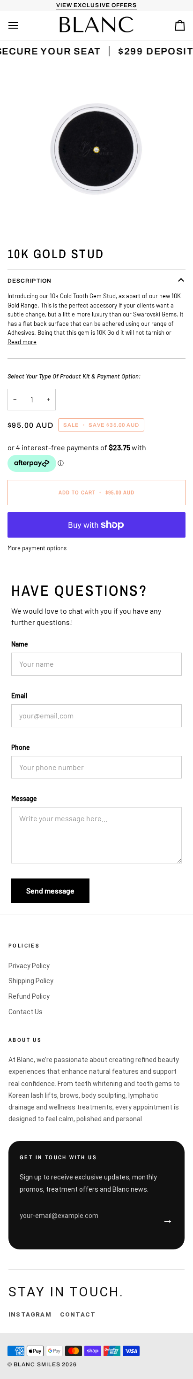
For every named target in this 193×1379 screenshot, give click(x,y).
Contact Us (25, 1012)
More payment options (37, 548)
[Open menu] (21, 25)
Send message (50, 890)
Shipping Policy (30, 981)
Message (24, 798)
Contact (78, 1314)
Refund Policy (29, 996)
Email (19, 696)
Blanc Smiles (38, 1364)
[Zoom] (96, 150)
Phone (20, 747)
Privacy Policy (29, 966)
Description (29, 280)
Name (19, 644)
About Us (25, 1040)
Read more (22, 342)
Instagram (30, 1314)
